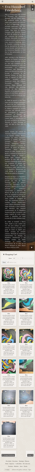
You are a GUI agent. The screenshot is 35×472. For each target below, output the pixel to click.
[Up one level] (3, 6)
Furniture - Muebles (13, 466)
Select (10, 258)
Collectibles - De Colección (23, 463)
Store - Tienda (23, 466)
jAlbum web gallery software (19, 469)
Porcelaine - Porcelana (12, 461)
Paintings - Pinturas (24, 461)
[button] (3, 468)
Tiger (29, 469)
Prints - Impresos (9, 463)
